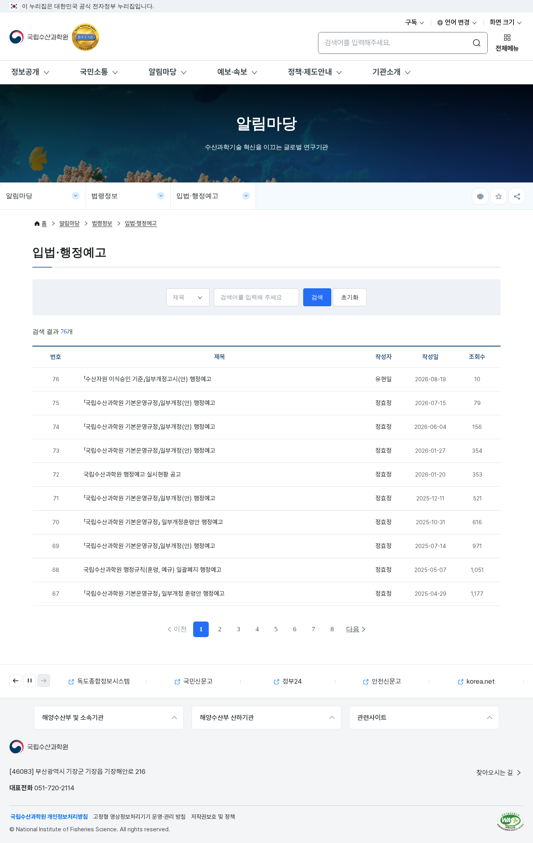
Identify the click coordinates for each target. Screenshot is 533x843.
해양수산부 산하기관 (227, 718)
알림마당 (163, 72)
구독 (412, 22)
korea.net (480, 681)
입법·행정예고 (197, 196)
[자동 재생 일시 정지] (29, 680)
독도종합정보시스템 (103, 681)
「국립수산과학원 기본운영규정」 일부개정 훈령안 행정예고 (154, 593)
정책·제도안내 (310, 72)
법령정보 (104, 196)
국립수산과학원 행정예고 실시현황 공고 (132, 474)
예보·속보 (232, 72)
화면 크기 (503, 22)
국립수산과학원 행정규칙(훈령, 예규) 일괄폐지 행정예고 (153, 569)
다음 (352, 629)
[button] (15, 680)
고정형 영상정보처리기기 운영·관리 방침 (139, 816)
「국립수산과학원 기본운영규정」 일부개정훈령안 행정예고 (153, 522)
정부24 (291, 681)
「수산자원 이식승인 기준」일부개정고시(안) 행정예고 (147, 379)
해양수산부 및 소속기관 (73, 718)
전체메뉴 (507, 48)
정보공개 (25, 72)
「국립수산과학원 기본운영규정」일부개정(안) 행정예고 (149, 403)
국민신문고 (197, 681)
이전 (180, 629)
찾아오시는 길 (495, 773)
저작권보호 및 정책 (213, 816)
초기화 (350, 297)
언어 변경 (457, 22)
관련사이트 (372, 718)
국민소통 (94, 72)
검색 (317, 297)
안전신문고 (385, 681)
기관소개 (387, 72)
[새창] (510, 821)
